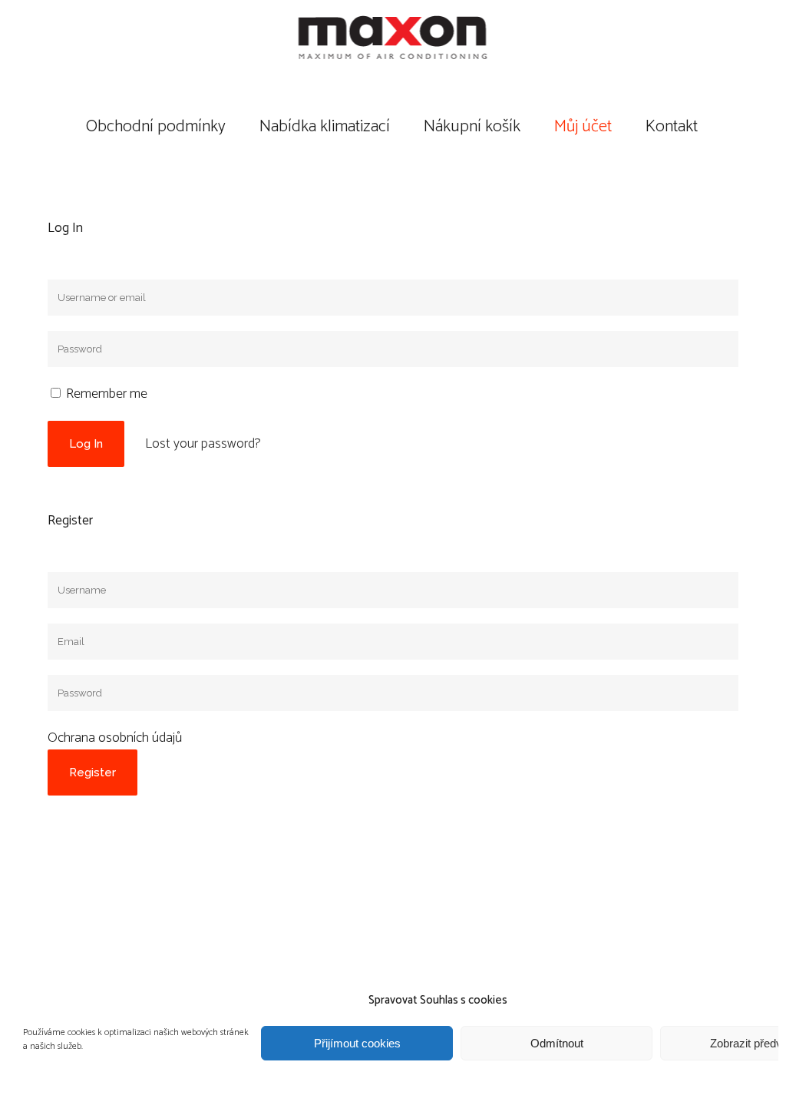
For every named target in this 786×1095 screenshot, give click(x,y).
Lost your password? (203, 443)
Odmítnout (556, 1043)
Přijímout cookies (357, 1043)
